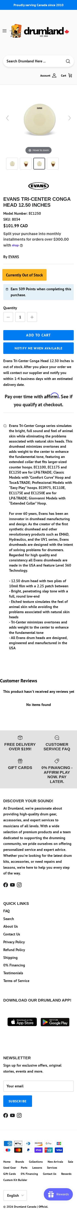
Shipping (10, 957)
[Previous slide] (7, 118)
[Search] (68, 61)
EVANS (13, 256)
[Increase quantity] (32, 317)
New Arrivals (55, 1162)
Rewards (66, 1174)
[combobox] (32, 61)
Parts (24, 1167)
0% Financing (14, 965)
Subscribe (18, 1101)
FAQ (6, 911)
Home (6, 1162)
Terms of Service (16, 980)
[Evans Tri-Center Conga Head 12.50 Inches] (12, 164)
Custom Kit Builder (15, 1180)
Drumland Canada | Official (30, 1206)
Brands (19, 1162)
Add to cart (38, 335)
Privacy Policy (14, 942)
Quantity (10, 307)
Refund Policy (14, 949)
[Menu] (4, 30)
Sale (70, 1162)
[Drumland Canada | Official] (40, 31)
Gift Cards (9, 1174)
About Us (10, 926)
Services (52, 1167)
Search (8, 918)
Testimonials (13, 973)
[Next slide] (70, 118)
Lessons (37, 1167)
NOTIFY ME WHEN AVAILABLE (39, 348)
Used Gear (9, 1167)
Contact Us (11, 934)
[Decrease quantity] (8, 317)
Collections (36, 1162)
